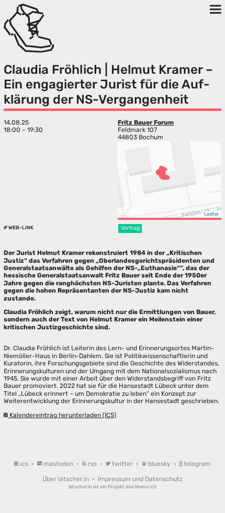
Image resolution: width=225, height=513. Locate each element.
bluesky (159, 463)
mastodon (58, 463)
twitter (122, 463)
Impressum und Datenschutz (140, 479)
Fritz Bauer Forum (146, 122)
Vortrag (130, 228)
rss (92, 463)
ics (24, 463)
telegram (196, 463)
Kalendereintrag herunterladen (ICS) (62, 415)
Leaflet (211, 213)
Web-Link (20, 227)
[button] (163, 173)
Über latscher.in (66, 479)
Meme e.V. (146, 486)
